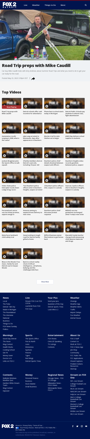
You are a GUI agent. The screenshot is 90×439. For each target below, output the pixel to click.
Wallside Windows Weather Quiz (9, 379)
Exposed (6, 391)
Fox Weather (75, 315)
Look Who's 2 (53, 309)
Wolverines (29, 347)
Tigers (27, 355)
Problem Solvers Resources (76, 365)
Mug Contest (8, 344)
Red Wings (29, 358)
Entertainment (56, 335)
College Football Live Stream (78, 385)
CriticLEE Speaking (55, 341)
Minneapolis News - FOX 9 (55, 389)
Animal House (75, 318)
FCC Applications (76, 358)
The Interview (8, 315)
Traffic (72, 309)
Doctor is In (7, 358)
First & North (30, 341)
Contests (51, 347)
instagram (82, 426)
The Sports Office (32, 338)
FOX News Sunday (10, 326)
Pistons (28, 353)
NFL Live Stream (76, 381)
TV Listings (52, 344)
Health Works (8, 347)
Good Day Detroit (9, 338)
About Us (75, 335)
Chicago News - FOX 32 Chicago (55, 379)
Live (27, 297)
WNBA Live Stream (77, 411)
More (63, 5)
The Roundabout (9, 312)
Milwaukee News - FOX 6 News (55, 384)
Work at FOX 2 (75, 344)
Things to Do (8, 323)
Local (5, 301)
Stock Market (30, 384)
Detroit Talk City (9, 307)
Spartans (28, 350)
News (6, 297)
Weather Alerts (76, 307)
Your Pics (52, 297)
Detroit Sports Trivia (55, 307)
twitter (77, 426)
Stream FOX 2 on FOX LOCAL (33, 302)
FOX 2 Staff (74, 338)
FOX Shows (52, 338)
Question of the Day (55, 304)
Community (74, 353)
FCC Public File (75, 355)
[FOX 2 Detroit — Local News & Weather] (10, 5)
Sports (28, 335)
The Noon (7, 341)
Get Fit (5, 353)
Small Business (31, 386)
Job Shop (73, 350)
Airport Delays (75, 312)
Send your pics (53, 301)
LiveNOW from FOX (32, 306)
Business (6, 321)
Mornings (8, 335)
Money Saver (8, 355)
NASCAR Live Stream (78, 391)
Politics (5, 329)
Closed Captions (76, 361)
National (6, 318)
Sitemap (73, 369)
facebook (73, 426)
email (86, 426)
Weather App (75, 304)
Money (28, 374)
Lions (27, 344)
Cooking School (9, 350)
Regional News (56, 374)
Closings (73, 301)
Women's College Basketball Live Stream (77, 406)
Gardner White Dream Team (11, 384)
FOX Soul (28, 309)
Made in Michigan (9, 309)
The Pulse (6, 304)
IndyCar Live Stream (78, 394)
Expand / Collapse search (85, 5)
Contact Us (74, 341)
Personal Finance (31, 378)
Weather (74, 297)
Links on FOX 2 (8, 361)
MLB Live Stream (76, 389)
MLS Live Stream (76, 414)
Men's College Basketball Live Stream (76, 399)
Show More (45, 282)
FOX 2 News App (76, 347)
